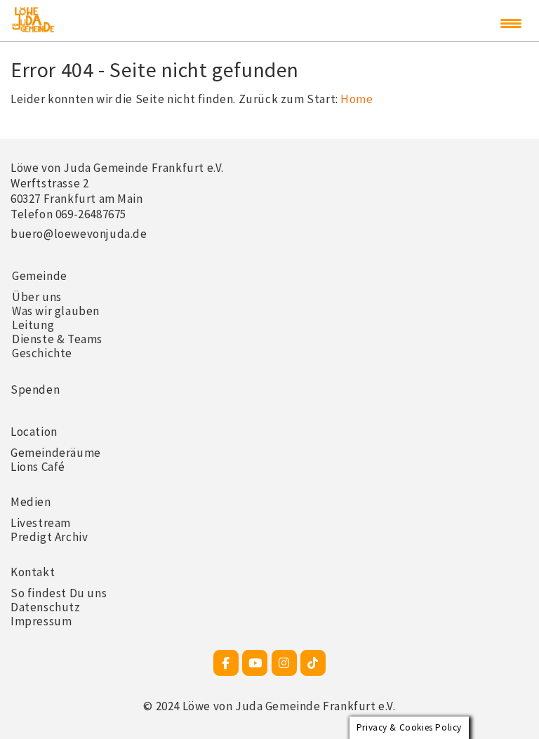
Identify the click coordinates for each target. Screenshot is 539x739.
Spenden (35, 389)
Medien (31, 502)
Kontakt (33, 572)
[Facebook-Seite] (226, 663)
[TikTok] (313, 663)
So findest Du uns (59, 593)
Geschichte (42, 353)
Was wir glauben (56, 311)
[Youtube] (254, 663)
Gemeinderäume (56, 452)
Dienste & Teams (57, 339)
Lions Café (38, 466)
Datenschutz (46, 607)
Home (356, 99)
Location (34, 431)
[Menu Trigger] (510, 23)
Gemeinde (39, 276)
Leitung (33, 325)
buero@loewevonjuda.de (79, 233)
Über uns (37, 297)
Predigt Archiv (49, 537)
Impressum (41, 621)
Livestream (41, 523)
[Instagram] (284, 663)
